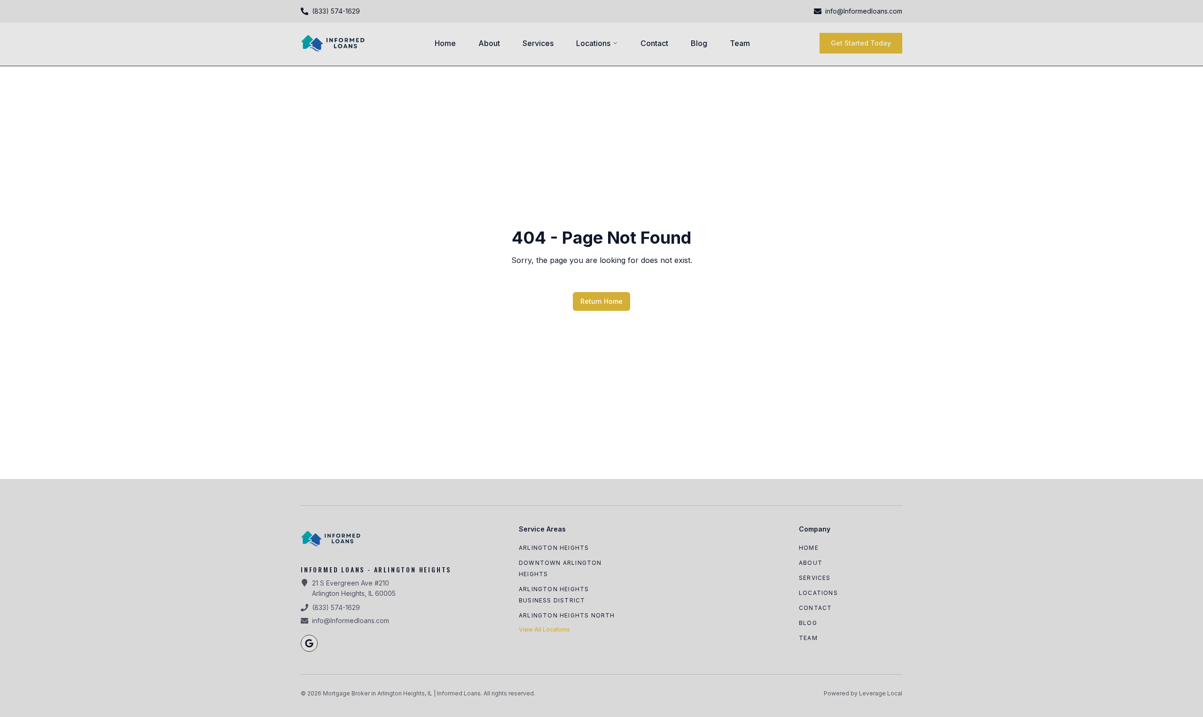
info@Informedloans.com (350, 620)
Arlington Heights (554, 547)
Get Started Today (861, 43)
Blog (699, 43)
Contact (654, 43)
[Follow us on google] (309, 643)
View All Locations (544, 629)
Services (538, 43)
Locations (593, 43)
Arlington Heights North (567, 615)
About (489, 43)
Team (740, 43)
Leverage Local (880, 693)
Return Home (601, 301)
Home (445, 43)
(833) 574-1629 (336, 607)
